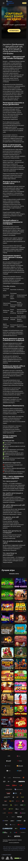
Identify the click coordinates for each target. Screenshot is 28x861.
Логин (24, 3)
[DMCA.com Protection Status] (18, 858)
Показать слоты (14, 573)
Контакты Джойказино (14, 842)
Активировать (14, 30)
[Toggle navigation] (3, 3)
